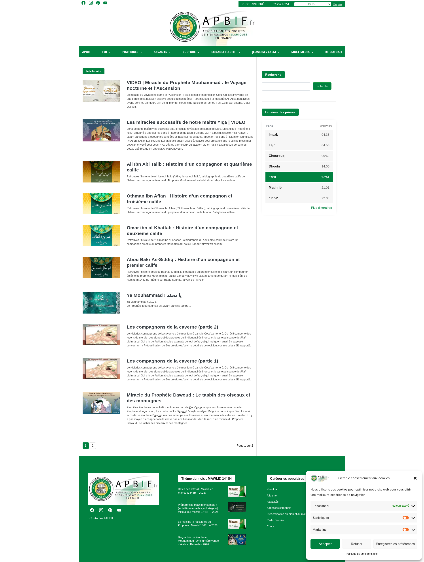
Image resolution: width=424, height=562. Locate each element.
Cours (270, 526)
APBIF (86, 52)
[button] (415, 478)
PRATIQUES (130, 52)
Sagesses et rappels (279, 507)
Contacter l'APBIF (101, 518)
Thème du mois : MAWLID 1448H (206, 478)
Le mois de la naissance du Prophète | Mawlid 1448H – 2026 (198, 523)
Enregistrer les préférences (395, 544)
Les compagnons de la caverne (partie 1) (172, 360)
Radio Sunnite (275, 520)
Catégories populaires (287, 478)
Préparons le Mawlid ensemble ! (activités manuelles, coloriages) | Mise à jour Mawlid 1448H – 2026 (198, 508)
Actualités (272, 501)
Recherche (273, 74)
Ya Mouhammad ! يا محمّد (154, 295)
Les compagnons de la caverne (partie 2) (172, 326)
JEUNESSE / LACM (264, 52)
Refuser (356, 544)
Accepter (325, 544)
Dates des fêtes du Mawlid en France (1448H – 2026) (195, 491)
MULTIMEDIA (300, 52)
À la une (272, 495)
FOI (104, 52)
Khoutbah (333, 52)
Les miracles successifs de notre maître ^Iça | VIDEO (186, 122)
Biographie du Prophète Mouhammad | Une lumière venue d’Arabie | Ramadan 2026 (198, 541)
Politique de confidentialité (362, 553)
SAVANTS (160, 52)
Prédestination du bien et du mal (286, 514)
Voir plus (337, 4)
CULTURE (189, 52)
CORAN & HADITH (224, 52)
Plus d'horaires (321, 207)
